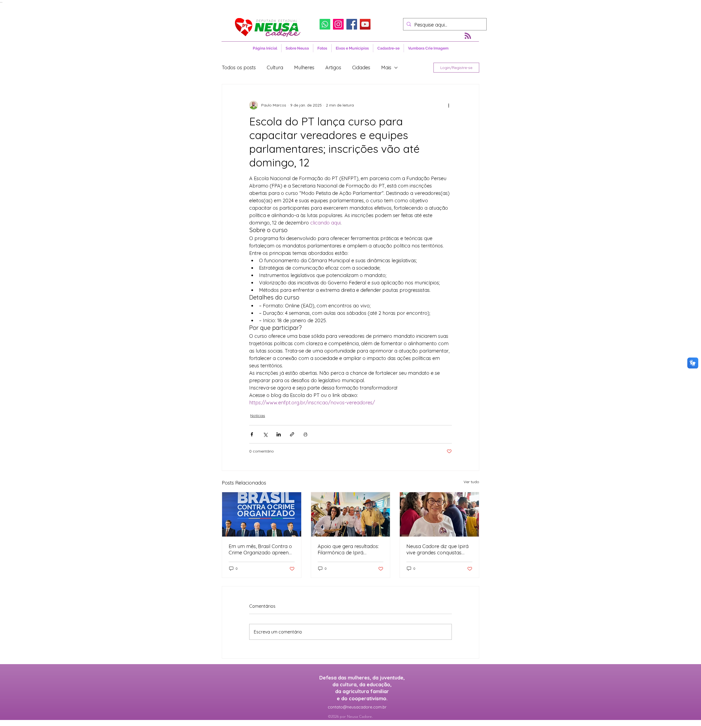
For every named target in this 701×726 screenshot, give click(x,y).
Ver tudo (471, 481)
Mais (386, 67)
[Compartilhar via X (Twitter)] (265, 434)
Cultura (275, 67)
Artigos (333, 67)
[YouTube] (365, 24)
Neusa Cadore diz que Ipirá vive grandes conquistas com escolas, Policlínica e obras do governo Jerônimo (439, 549)
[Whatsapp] (325, 24)
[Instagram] (338, 24)
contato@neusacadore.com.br (357, 707)
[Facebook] (351, 24)
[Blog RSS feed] (468, 36)
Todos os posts (239, 67)
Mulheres (304, 67)
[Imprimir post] (305, 434)
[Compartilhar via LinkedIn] (278, 434)
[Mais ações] (448, 105)
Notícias (257, 415)
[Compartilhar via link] (292, 434)
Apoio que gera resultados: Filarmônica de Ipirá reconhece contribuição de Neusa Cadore (348, 549)
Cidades (361, 67)
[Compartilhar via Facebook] (251, 434)
